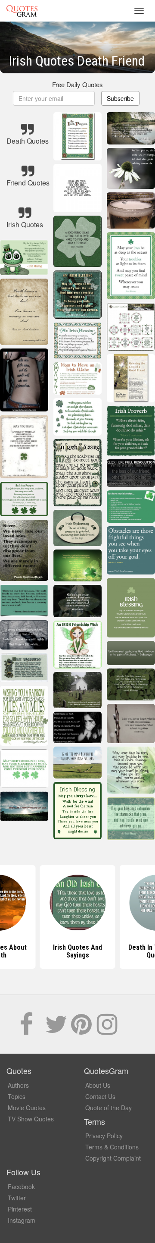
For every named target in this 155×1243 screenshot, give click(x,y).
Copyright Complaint (113, 1158)
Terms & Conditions (112, 1147)
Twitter (17, 1197)
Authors (18, 1085)
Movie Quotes (27, 1107)
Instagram (21, 1220)
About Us (97, 1085)
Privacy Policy (104, 1135)
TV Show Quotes (31, 1118)
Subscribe (120, 98)
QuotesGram (21, 11)
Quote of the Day (108, 1107)
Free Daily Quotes (77, 84)
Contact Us (100, 1096)
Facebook (21, 1186)
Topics (16, 1096)
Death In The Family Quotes (77, 951)
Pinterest (20, 1209)
